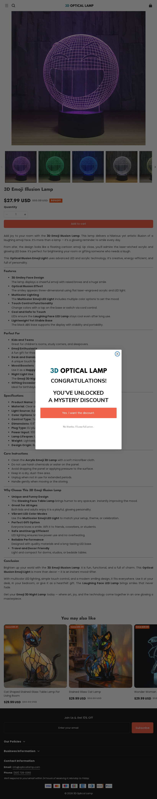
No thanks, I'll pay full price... (78, 426)
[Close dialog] (117, 354)
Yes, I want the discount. (78, 413)
